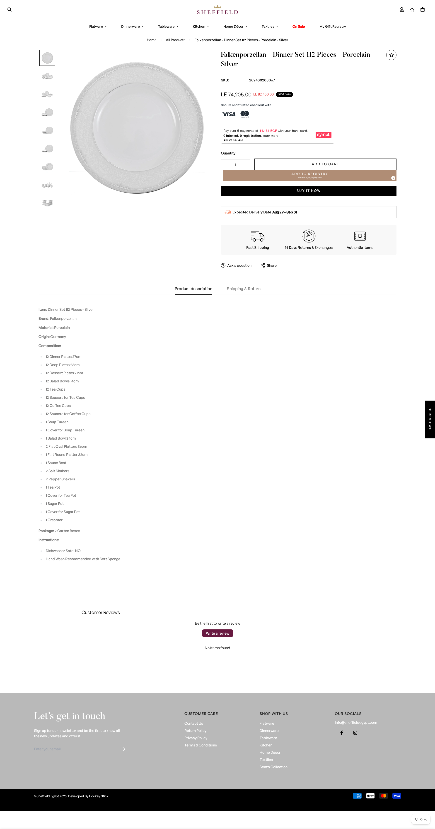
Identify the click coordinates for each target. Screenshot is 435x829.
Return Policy (195, 730)
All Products (175, 40)
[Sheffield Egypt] (217, 9)
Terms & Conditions (200, 745)
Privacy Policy (195, 738)
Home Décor (233, 26)
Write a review (217, 633)
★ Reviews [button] (430, 419)
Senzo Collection (274, 767)
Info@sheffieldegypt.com (356, 722)
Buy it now (309, 190)
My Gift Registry (332, 26)
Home (152, 40)
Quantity (228, 153)
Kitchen (199, 26)
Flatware (96, 26)
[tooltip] (393, 178)
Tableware (166, 26)
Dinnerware (130, 26)
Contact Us (193, 723)
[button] (421, 9)
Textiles (268, 26)
